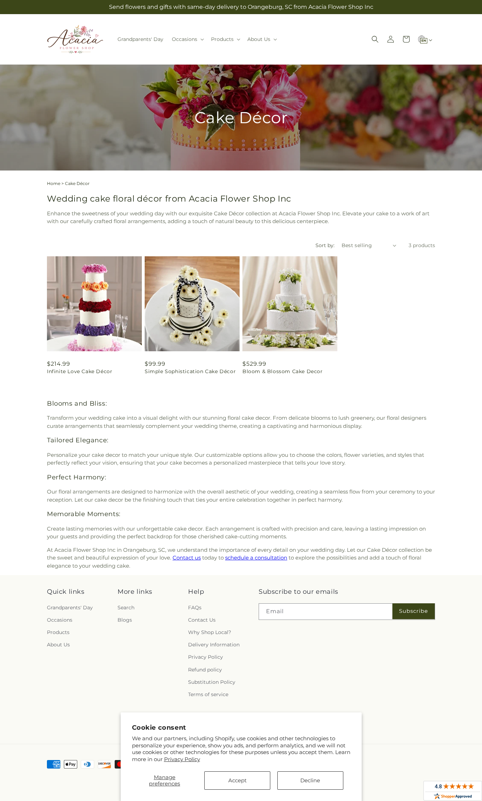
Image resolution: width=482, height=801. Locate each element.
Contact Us (202, 620)
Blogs (125, 620)
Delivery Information (214, 644)
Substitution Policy (211, 682)
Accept (237, 780)
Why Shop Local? (209, 632)
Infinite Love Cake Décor (79, 371)
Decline (310, 780)
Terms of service (208, 694)
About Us (58, 644)
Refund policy (205, 669)
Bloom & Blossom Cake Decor (282, 371)
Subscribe (413, 611)
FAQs (194, 607)
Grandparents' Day (70, 607)
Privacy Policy (182, 759)
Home (53, 183)
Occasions (59, 620)
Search (126, 607)
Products (58, 632)
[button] (187, 39)
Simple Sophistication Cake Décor (190, 371)
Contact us (187, 557)
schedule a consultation (256, 557)
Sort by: (325, 245)
